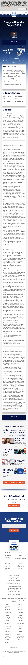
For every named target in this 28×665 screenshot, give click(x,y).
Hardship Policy (19, 655)
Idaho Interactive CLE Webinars (14, 578)
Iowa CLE (20, 606)
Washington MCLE (20, 634)
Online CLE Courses (20, 566)
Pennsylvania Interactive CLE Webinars (14, 586)
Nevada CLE (8, 625)
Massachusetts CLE (20, 614)
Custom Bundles (8, 566)
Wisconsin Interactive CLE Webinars (14, 594)
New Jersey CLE (8, 628)
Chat (18, 14)
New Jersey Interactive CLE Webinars (14, 583)
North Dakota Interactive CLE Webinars (14, 585)
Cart (6, 14)
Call (10, 14)
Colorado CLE (7, 610)
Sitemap (4, 656)
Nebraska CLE (7, 623)
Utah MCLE (20, 629)
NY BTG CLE (20, 568)
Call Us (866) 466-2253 (20, 554)
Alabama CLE (7, 603)
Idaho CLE (7, 621)
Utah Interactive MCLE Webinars (14, 589)
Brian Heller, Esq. (7, 101)
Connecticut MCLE (8, 612)
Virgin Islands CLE (20, 631)
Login (22, 14)
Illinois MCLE (20, 603)
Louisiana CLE (20, 610)
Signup (2, 14)
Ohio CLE (7, 636)
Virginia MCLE (20, 633)
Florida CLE (8, 615)
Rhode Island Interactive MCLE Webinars (14, 588)
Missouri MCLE (20, 620)
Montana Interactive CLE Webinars (14, 581)
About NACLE (7, 554)
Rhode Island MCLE (20, 623)
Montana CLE (20, 621)
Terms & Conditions (12, 655)
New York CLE (7, 631)
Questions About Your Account (20, 558)
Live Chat (20, 555)
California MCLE (7, 609)
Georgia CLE (8, 617)
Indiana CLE (20, 604)
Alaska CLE (8, 604)
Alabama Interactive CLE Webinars (14, 577)
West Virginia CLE (20, 637)
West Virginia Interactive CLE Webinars (14, 592)
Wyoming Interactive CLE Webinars (14, 596)
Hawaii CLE (8, 620)
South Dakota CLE (20, 625)
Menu (26, 14)
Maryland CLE (20, 612)
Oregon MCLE (7, 639)
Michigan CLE (20, 615)
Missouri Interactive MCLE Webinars (14, 580)
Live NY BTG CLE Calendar (14, 575)
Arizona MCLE (7, 606)
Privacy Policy (7, 6)
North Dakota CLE (8, 634)
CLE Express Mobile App (20, 565)
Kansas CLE (20, 607)
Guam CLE (7, 618)
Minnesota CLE (20, 617)
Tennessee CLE (20, 626)
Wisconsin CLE (20, 639)
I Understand (22, 9)
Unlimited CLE (7, 568)
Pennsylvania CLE (8, 640)
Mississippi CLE (20, 618)
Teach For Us (7, 557)
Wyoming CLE (20, 640)
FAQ (7, 558)
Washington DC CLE (20, 636)
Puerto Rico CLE (7, 642)
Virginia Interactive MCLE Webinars (14, 591)
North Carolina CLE (7, 633)
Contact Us (14, 41)
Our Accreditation (8, 555)
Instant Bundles (7, 563)
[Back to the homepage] (14, 14)
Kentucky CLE (20, 609)
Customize (13, 505)
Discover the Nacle (13, 482)
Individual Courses (7, 565)
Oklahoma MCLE (8, 637)
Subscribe (13, 530)
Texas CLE (20, 628)
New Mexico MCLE (7, 629)
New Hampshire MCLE (8, 626)
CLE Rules (20, 563)
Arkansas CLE (7, 607)
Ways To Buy (7, 569)
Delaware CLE (7, 614)
